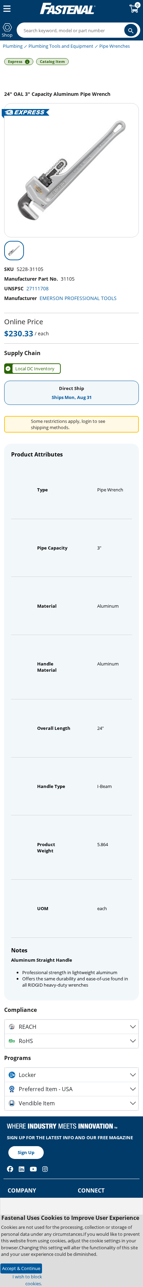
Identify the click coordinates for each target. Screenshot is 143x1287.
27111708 (37, 288)
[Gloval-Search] (130, 30)
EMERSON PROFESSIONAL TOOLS (78, 298)
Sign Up (26, 1152)
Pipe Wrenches (114, 46)
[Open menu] (5, 8)
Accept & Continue (21, 1268)
